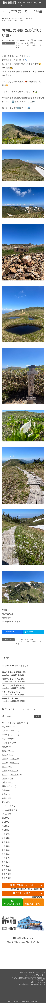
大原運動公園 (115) (10, 770)
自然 (28, 45)
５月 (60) (6, 850)
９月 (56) (6, 866)
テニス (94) (7, 766)
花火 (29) (6, 802)
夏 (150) (5, 822)
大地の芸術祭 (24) (9, 810)
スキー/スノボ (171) (10, 731)
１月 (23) (6, 834)
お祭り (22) (7, 798)
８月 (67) (6, 862)
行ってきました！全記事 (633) (15, 723)
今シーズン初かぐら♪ (11, 692)
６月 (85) (6, 854)
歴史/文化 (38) (8, 751)
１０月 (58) (7, 870)
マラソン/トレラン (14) (12, 774)
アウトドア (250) (9, 743)
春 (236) (5, 818)
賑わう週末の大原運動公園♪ (14, 672)
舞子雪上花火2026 (10, 699)
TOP (7, 658)
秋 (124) (5, 826)
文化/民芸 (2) (7, 755)
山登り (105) (7, 782)
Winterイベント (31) (10, 735)
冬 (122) (5, 830)
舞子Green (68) (8, 739)
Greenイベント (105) (10, 759)
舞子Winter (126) (9, 727)
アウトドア (20, 45)
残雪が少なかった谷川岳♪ (13, 679)
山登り (34, 45)
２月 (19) (6, 838)
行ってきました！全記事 (24, 43)
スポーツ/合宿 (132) (10, 763)
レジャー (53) (7, 778)
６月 (17, 47)
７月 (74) (6, 858)
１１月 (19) (7, 874)
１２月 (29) (7, 878)
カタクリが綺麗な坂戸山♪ (13, 685)
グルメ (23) (7, 814)
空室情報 (36, 897)
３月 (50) (6, 842)
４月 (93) (6, 846)
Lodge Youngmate (17, 1001)
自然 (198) (6, 747)
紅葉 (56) (6, 794)
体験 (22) (6, 790)
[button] (23, 940)
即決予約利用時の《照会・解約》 (25, 889)
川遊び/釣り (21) (9, 786)
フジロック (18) (8, 806)
